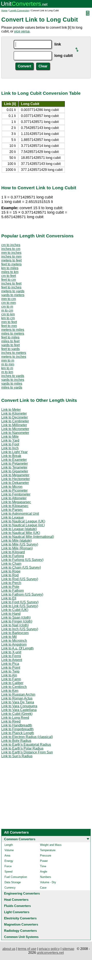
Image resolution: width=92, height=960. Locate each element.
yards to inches (12, 380)
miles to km (9, 272)
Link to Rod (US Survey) (19, 579)
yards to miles (11, 383)
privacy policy (49, 949)
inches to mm (11, 256)
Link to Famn (11, 679)
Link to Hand (11, 613)
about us (8, 949)
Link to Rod (10, 575)
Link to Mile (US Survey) (19, 544)
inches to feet (11, 283)
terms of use (27, 949)
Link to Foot (10, 444)
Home (4, 10)
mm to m (7, 360)
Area (7, 855)
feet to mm (9, 326)
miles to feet (10, 341)
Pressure (45, 855)
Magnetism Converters (21, 924)
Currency (10, 887)
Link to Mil (9, 637)
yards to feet (10, 345)
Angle (43, 871)
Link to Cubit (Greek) (17, 714)
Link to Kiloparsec (14, 506)
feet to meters (11, 264)
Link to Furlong (12, 556)
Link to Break (11, 456)
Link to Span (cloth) (16, 617)
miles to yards (11, 387)
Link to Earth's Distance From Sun (27, 752)
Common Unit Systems (21, 937)
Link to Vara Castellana (19, 710)
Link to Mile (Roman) (17, 548)
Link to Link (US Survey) (19, 606)
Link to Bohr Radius (16, 741)
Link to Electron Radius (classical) (27, 737)
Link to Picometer (14, 490)
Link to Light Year (14, 452)
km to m (7, 368)
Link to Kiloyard (13, 552)
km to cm (8, 318)
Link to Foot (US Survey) (20, 602)
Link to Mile (10, 436)
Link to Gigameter (14, 471)
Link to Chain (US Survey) (21, 567)
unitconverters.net (50, 952)
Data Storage (12, 882)
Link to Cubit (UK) (14, 610)
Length (8, 844)
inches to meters (13, 353)
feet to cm (8, 279)
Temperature (47, 850)
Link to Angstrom (14, 644)
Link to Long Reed (15, 717)
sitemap (68, 949)
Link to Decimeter (14, 417)
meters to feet (11, 260)
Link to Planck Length (17, 733)
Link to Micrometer (15, 429)
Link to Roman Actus (17, 698)
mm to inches (11, 252)
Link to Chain (11, 563)
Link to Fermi (11, 656)
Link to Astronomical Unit (20, 513)
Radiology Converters (20, 930)
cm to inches (10, 245)
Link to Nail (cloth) (15, 625)
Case (43, 887)
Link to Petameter (14, 463)
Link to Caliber (12, 683)
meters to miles (12, 329)
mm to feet (9, 322)
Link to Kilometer (14, 413)
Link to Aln (9, 675)
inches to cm (10, 249)
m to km (7, 372)
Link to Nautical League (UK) (23, 521)
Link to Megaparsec (16, 502)
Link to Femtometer (15, 494)
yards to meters (12, 295)
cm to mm (8, 303)
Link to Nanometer (15, 433)
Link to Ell (8, 598)
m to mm (7, 364)
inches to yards (12, 376)
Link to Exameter (14, 460)
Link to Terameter (14, 467)
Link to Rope (11, 571)
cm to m (7, 306)
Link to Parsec (12, 510)
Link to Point (10, 667)
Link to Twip (10, 671)
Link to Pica (10, 664)
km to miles (9, 268)
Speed (8, 871)
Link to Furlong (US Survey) (22, 560)
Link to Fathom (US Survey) (22, 594)
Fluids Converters (17, 906)
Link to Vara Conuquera (19, 706)
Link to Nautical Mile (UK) (20, 533)
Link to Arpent (11, 660)
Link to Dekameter (15, 483)
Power (44, 860)
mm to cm (8, 299)
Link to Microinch (14, 640)
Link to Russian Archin (18, 694)
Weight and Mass (51, 844)
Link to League (12, 517)
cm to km (8, 314)
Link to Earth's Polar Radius (22, 748)
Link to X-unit (11, 652)
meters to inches (13, 356)
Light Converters (16, 912)
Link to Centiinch (14, 687)
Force (8, 866)
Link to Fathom (12, 590)
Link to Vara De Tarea (17, 702)
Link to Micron (11, 486)
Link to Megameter (15, 475)
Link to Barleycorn (15, 633)
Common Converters (19, 839)
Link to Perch (11, 583)
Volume (9, 850)
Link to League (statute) (19, 529)
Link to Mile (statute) (16, 540)
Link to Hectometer (15, 479)
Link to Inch (10, 448)
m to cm (7, 310)
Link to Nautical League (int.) (23, 525)
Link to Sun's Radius (17, 756)
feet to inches (11, 287)
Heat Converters (16, 899)
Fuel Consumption (15, 877)
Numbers (45, 877)
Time (43, 866)
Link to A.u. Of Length (17, 648)
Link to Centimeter (15, 421)
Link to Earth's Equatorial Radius (26, 744)
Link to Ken (9, 690)
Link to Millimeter (14, 425)
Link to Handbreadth (16, 725)
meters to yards (12, 291)
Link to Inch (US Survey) (19, 629)
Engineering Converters (22, 893)
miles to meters (12, 333)
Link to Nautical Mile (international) (27, 536)
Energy (8, 860)
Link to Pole (10, 587)
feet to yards (10, 349)
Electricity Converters (20, 918)
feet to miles (10, 337)
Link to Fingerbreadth (17, 729)
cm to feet (8, 276)
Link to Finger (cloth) (16, 621)
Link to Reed (11, 721)
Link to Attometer (14, 498)
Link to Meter (11, 409)
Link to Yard (10, 440)
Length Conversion (19, 10)
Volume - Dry (48, 882)
